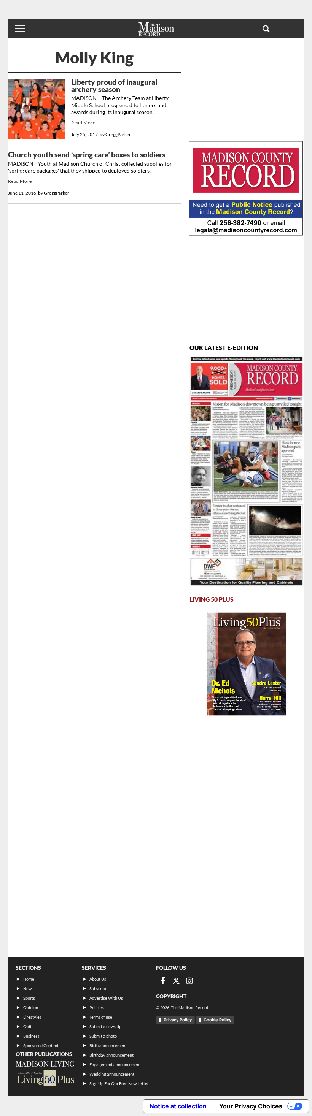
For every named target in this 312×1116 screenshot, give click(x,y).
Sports (29, 998)
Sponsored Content (41, 1045)
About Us (97, 978)
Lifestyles (32, 1017)
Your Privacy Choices (250, 1106)
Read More (83, 122)
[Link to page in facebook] (163, 981)
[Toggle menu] (20, 28)
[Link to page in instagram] (189, 981)
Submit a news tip (105, 1026)
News (28, 988)
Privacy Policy (178, 1019)
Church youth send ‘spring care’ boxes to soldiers (86, 155)
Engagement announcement (115, 1064)
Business (31, 1036)
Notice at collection (178, 1106)
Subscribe (98, 988)
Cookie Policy (217, 1019)
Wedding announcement (111, 1074)
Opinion (30, 1007)
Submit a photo (103, 1036)
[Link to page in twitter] (176, 981)
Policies (96, 1007)
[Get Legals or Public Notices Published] (246, 233)
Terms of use (100, 1017)
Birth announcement (108, 1045)
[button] (266, 28)
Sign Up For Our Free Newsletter (119, 1083)
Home (28, 978)
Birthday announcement (111, 1055)
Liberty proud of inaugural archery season (114, 86)
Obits (28, 1026)
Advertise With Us (106, 998)
